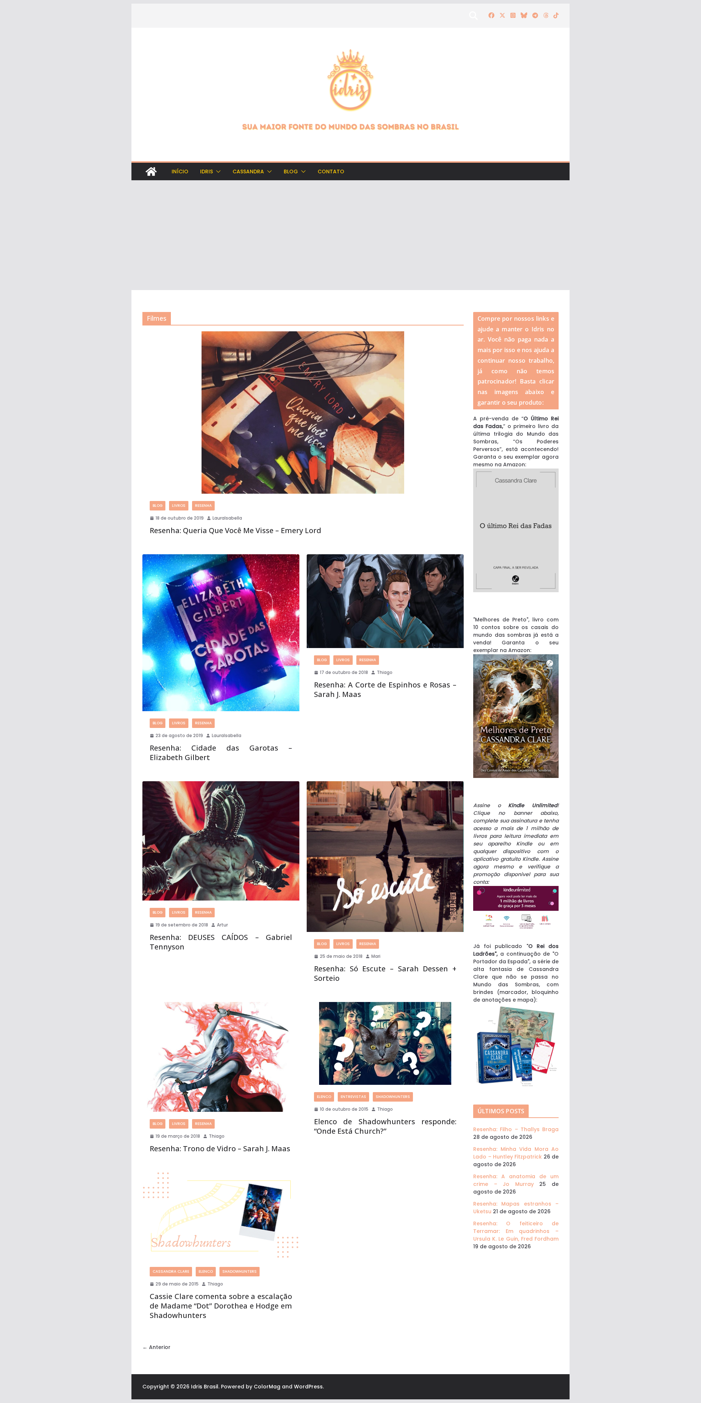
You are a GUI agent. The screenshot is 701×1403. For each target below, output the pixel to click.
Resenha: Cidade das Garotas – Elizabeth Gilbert (221, 752)
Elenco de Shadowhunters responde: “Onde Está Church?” (385, 1126)
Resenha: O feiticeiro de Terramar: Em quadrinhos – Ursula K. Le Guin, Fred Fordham (516, 1231)
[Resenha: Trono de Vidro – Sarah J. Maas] (220, 1057)
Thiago (384, 672)
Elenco (324, 1096)
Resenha (203, 505)
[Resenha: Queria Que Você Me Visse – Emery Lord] (303, 412)
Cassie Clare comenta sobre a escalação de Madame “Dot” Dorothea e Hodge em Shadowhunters (221, 1305)
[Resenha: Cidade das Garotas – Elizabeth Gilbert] (220, 632)
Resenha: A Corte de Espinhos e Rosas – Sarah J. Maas (385, 689)
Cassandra (248, 171)
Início (180, 171)
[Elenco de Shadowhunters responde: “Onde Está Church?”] (385, 1043)
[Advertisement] (350, 235)
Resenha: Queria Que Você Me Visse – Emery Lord (235, 530)
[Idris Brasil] (151, 171)
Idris (206, 171)
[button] (217, 171)
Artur (222, 925)
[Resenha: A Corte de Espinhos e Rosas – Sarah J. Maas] (385, 601)
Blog (291, 171)
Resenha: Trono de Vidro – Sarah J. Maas (220, 1148)
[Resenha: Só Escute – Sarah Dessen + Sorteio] (385, 856)
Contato (331, 171)
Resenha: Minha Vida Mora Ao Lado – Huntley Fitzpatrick (516, 1152)
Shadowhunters (393, 1096)
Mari (375, 956)
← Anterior (156, 1347)
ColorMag (267, 1386)
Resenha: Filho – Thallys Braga (516, 1129)
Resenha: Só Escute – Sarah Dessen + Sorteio (385, 973)
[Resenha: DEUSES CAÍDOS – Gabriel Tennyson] (220, 841)
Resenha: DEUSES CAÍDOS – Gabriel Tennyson (221, 942)
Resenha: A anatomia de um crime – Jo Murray (516, 1180)
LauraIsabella (227, 518)
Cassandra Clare (171, 1271)
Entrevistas (353, 1096)
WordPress (308, 1386)
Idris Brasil (204, 1386)
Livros (178, 505)
